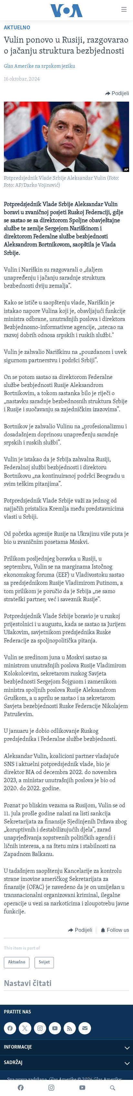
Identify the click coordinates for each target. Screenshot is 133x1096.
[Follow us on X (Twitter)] (25, 1028)
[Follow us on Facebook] (10, 1028)
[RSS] (70, 1028)
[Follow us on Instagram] (40, 1028)
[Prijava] (84, 1028)
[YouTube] (82, 1088)
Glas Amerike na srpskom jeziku (39, 66)
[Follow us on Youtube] (55, 1028)
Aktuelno (17, 28)
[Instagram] (51, 1088)
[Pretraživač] (112, 1088)
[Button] (117, 93)
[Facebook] (21, 1088)
